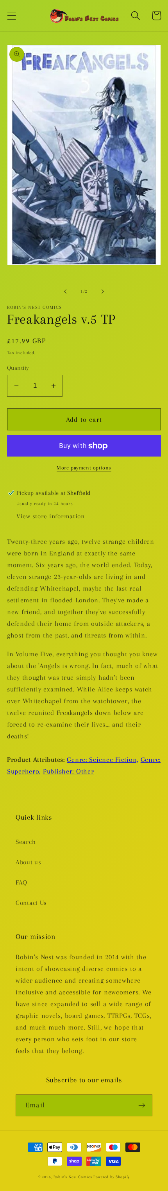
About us (28, 862)
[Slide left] (65, 291)
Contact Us (31, 902)
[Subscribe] (141, 1105)
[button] (12, 15)
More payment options (84, 468)
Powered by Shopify (111, 1177)
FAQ (21, 882)
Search (26, 841)
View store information (50, 516)
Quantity (18, 367)
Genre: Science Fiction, (102, 759)
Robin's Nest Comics (73, 1177)
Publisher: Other (68, 771)
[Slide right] (102, 291)
